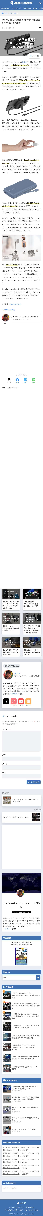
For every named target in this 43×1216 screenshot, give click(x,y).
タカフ (24, 1150)
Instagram (13, 705)
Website (28, 705)
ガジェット (15, 388)
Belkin (24, 62)
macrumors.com (15, 304)
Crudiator (14, 694)
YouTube (21, 705)
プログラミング (16, 8)
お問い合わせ (29, 1207)
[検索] (38, 977)
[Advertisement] (21, 348)
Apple (35, 8)
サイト (4, 773)
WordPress (27, 8)
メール (4, 764)
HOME (22, 1203)
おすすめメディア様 (31, 1210)
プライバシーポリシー (16, 1207)
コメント (6, 729)
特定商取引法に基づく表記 (14, 1210)
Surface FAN (5, 8)
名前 (4, 755)
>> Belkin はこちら (8, 310)
